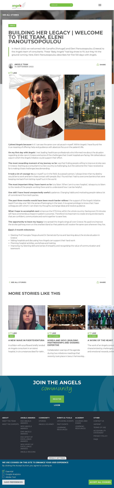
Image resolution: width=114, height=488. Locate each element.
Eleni (10, 230)
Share (103, 65)
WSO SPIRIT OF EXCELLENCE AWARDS (26, 446)
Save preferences (13, 482)
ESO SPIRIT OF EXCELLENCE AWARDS (26, 439)
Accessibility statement (100, 432)
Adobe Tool (11, 477)
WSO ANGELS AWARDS (26, 427)
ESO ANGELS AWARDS (25, 422)
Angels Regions (28, 452)
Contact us (99, 421)
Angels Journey (46, 424)
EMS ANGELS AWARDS (25, 433)
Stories (42, 421)
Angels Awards (27, 418)
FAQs (96, 439)
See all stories (11, 15)
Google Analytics (13, 474)
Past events (62, 424)
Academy (79, 418)
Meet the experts (10, 424)
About (5, 418)
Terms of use (100, 427)
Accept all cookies (100, 482)
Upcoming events (65, 421)
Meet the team (9, 421)
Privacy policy (100, 436)
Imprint (97, 424)
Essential (9, 471)
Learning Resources (62, 428)
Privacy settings (57, 458)
